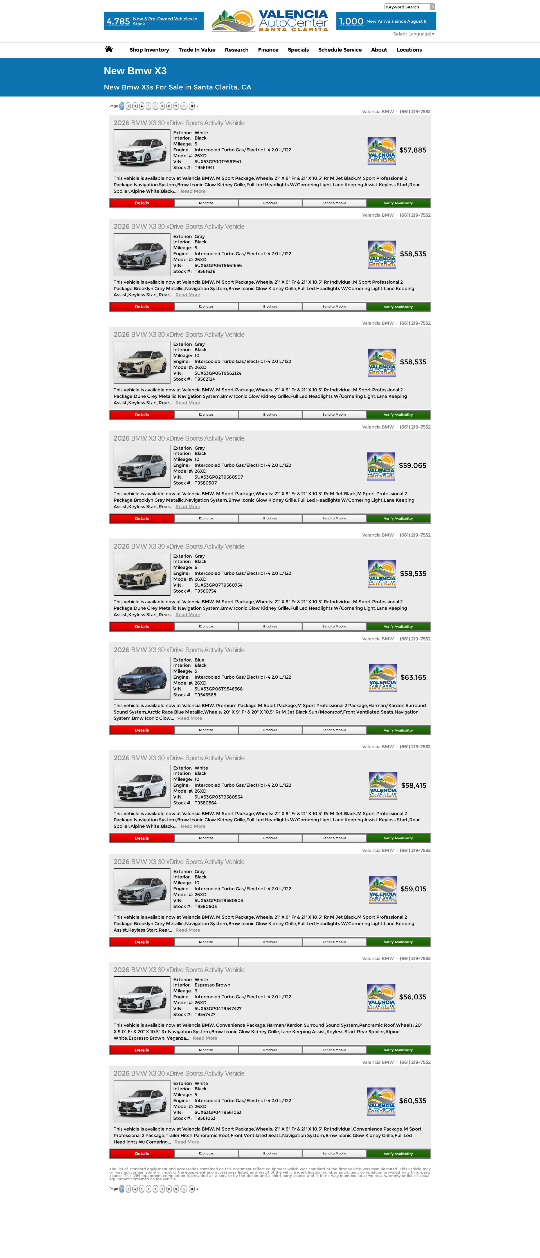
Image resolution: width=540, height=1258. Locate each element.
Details (142, 202)
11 (192, 106)
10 (184, 106)
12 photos (206, 203)
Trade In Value (197, 50)
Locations (409, 50)
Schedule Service (340, 50)
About (379, 50)
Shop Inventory (149, 50)
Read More (193, 191)
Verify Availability (398, 203)
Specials (298, 50)
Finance (268, 50)
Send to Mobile (334, 203)
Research (237, 50)
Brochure (270, 203)
